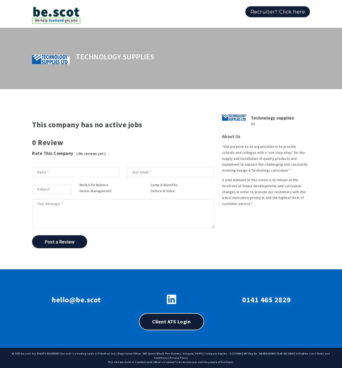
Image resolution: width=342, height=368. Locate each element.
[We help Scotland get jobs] (56, 14)
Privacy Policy (179, 357)
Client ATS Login (171, 321)
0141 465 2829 (266, 299)
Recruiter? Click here (277, 12)
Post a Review (60, 241)
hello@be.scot (76, 299)
